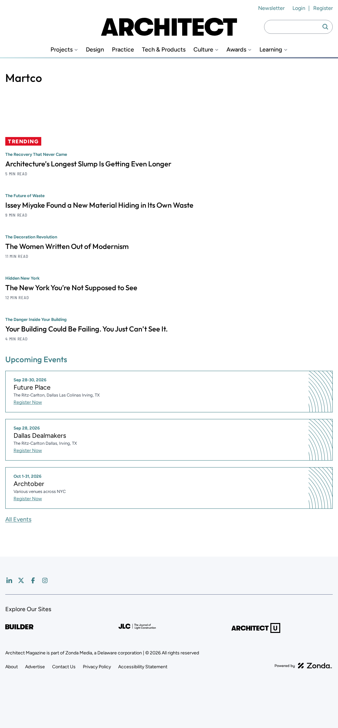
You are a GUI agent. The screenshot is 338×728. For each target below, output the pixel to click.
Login (298, 8)
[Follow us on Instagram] (45, 580)
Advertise (35, 667)
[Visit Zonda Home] (303, 665)
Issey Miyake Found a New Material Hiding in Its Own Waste (99, 205)
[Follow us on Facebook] (33, 580)
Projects (62, 49)
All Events (18, 519)
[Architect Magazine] (169, 27)
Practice (123, 49)
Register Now (28, 402)
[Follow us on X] (21, 580)
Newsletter (271, 8)
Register (323, 8)
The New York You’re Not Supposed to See (71, 287)
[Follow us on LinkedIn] (9, 580)
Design (95, 49)
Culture (203, 49)
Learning (270, 49)
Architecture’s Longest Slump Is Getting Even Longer (88, 163)
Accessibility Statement (142, 667)
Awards (236, 49)
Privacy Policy (97, 667)
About (11, 667)
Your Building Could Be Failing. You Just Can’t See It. (86, 328)
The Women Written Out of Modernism (67, 246)
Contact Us (64, 667)
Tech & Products (164, 49)
